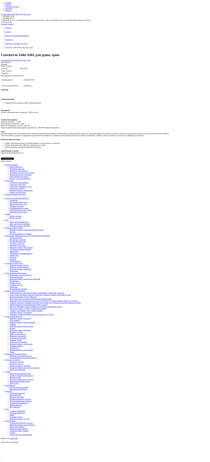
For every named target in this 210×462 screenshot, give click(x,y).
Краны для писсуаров (18, 192)
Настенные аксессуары (18, 204)
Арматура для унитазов (18, 342)
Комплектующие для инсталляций (22, 322)
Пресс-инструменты (17, 427)
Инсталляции (15, 320)
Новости (8, 10)
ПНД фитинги (15, 407)
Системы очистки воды (14, 263)
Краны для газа (15, 218)
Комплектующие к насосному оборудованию (26, 230)
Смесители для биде (17, 188)
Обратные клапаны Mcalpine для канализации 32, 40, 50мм (32, 314)
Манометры (14, 251)
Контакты (9, 9)
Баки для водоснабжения (19, 222)
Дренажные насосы (17, 169)
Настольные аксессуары (19, 202)
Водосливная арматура (13, 316)
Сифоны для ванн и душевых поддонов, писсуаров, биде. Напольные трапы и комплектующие (45, 303)
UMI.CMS (14, 438)
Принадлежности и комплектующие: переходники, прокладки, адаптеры (37, 293)
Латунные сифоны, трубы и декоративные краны (28, 309)
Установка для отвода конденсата (22, 173)
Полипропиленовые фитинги (21, 401)
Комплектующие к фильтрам (20, 269)
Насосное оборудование (14, 228)
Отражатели (14, 348)
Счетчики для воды (17, 244)
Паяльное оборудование (19, 429)
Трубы (7, 372)
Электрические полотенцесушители (23, 358)
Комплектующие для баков (20, 226)
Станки (12, 433)
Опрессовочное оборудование (21, 435)
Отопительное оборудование (16, 273)
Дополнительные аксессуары (20, 210)
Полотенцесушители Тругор (15, 354)
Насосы (12, 232)
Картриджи (14, 271)
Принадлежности (16, 167)
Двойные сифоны (16, 346)
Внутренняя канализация (19, 387)
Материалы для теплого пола (20, 275)
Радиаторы (14, 287)
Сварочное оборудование (19, 431)
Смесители (9, 181)
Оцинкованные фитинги (19, 403)
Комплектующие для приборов (21, 248)
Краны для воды (16, 216)
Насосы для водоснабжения (20, 179)
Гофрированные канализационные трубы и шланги (29, 305)
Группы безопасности (18, 242)
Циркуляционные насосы (19, 177)
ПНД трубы (14, 383)
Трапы (12, 352)
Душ (7, 409)
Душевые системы (16, 206)
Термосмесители (16, 238)
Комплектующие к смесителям (21, 190)
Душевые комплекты (17, 411)
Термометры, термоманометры (21, 253)
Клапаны (13, 257)
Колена (12, 328)
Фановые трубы (16, 340)
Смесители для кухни (18, 184)
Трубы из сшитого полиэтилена (21, 376)
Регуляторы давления (18, 240)
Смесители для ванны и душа (21, 186)
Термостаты (14, 255)
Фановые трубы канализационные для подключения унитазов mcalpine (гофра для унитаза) (44, 301)
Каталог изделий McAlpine (15, 291)
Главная (8, 3)
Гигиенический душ (17, 413)
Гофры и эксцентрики (18, 334)
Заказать (4, 64)
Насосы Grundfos (11, 165)
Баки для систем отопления (20, 224)
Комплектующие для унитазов (21, 344)
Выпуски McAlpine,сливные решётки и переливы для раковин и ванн (36, 307)
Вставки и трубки (16, 332)
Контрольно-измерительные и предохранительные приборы (27, 236)
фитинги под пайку (17, 397)
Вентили (13, 259)
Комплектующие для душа (19, 419)
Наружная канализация (18, 389)
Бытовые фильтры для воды (15, 194)
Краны (7, 214)
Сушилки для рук (16, 285)
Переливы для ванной (18, 336)
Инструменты (10, 421)
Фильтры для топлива (18, 246)
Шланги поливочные (17, 370)
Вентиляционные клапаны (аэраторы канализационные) (31, 299)
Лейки (12, 415)
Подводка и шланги (12, 360)
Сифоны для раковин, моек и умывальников (26, 311)
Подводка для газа (16, 364)
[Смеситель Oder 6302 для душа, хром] (15, 60)
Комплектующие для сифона (20, 330)
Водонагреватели (16, 277)
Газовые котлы (15, 283)
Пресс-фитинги (15, 395)
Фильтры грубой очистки (19, 265)
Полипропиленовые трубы (20, 381)
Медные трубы (15, 378)
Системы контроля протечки (20, 249)
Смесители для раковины (19, 183)
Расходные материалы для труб (21, 379)
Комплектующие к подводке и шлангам (24, 368)
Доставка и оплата (12, 7)
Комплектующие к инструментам (22, 425)
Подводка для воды (17, 362)
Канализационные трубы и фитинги (23, 297)
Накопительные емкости (19, 171)
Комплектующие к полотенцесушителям (25, 279)
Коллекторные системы (18, 289)
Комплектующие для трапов (20, 318)
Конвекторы (14, 281)
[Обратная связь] (105, 452)
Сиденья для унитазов (18, 338)
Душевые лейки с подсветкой (21, 313)
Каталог (8, 5)
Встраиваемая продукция (19, 208)
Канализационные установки (21, 175)
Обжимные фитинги (17, 393)
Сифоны (13, 324)
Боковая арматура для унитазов (21, 350)
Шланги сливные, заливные (20, 366)
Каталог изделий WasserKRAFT (17, 198)
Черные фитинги (16, 405)
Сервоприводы (15, 261)
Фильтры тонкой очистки (19, 267)
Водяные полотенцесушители (21, 356)
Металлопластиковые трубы (20, 374)
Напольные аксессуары (18, 212)
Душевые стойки (16, 417)
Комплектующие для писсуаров (21, 326)
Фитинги (8, 391)
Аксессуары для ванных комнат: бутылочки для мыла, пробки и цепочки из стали (40, 295)
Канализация (10, 385)
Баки (7, 220)
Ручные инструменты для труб (21, 423)
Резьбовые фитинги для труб (20, 399)
